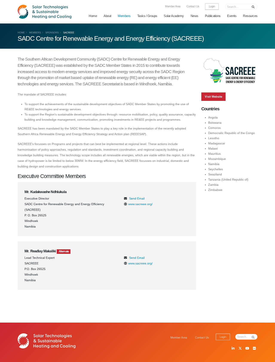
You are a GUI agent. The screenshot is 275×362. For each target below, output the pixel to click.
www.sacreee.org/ (140, 204)
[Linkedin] (233, 349)
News (194, 16)
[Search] (253, 6)
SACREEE (68, 32)
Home (93, 16)
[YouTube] (247, 349)
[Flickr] (254, 349)
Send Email (137, 198)
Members (124, 16)
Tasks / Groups (147, 16)
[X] (240, 349)
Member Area (172, 6)
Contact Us (192, 6)
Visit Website (213, 96)
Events (231, 16)
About (107, 16)
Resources (250, 16)
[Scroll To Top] (267, 357)
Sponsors (52, 32)
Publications (213, 16)
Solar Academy (174, 16)
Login (212, 6)
